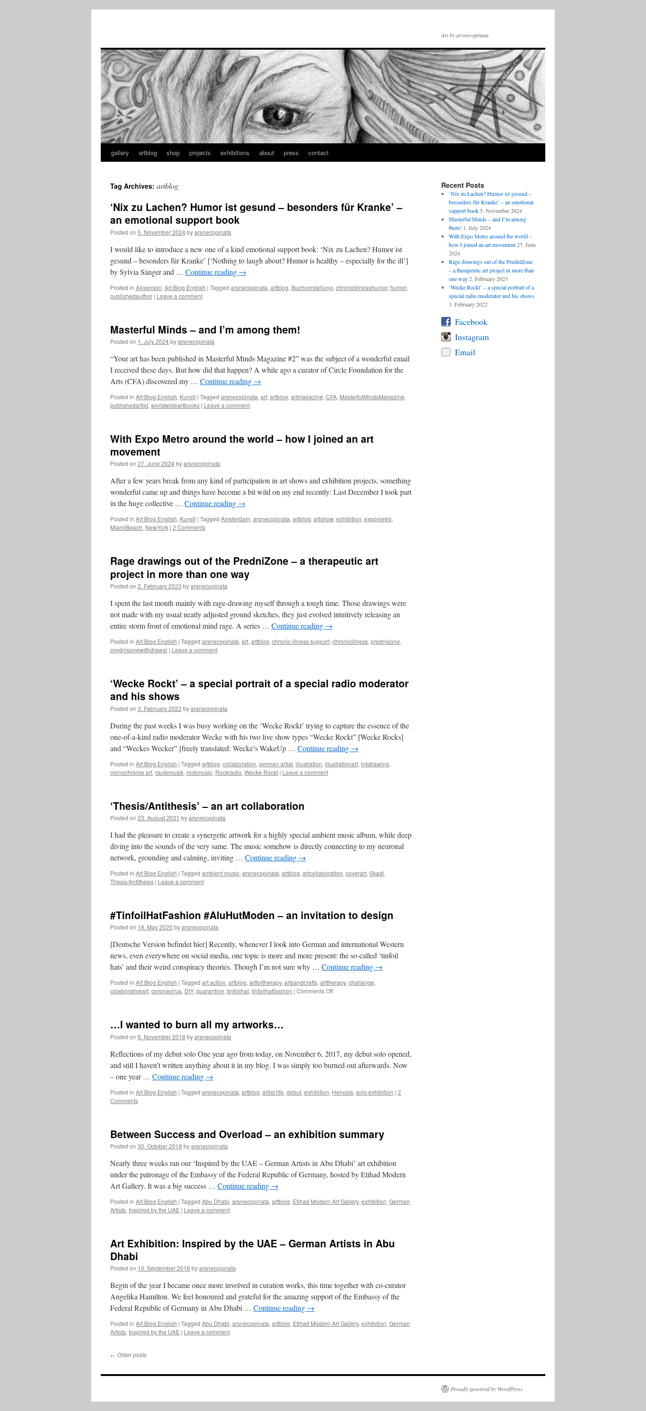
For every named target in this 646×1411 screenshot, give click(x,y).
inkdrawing (375, 764)
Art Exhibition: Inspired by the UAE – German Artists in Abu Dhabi (252, 1249)
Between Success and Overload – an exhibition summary (247, 1134)
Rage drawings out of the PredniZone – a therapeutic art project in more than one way (244, 566)
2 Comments (189, 527)
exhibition (348, 519)
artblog (148, 152)
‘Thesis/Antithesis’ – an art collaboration (207, 805)
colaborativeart (129, 991)
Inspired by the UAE (154, 1210)
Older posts (128, 1354)
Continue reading (215, 272)
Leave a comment (179, 296)
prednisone (385, 641)
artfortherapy (265, 982)
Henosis (342, 1092)
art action (214, 982)
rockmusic (199, 772)
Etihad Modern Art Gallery (325, 1201)
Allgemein (149, 287)
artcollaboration (323, 873)
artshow (323, 519)
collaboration (239, 764)
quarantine (210, 991)
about (266, 152)
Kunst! (188, 397)
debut (294, 1092)
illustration (309, 764)
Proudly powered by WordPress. (487, 1389)
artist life (273, 1092)
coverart (356, 873)
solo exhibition (374, 1092)
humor (398, 287)
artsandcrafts (300, 982)
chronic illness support (301, 641)
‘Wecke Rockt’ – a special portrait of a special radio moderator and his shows (259, 689)
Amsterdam (235, 519)
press (291, 152)
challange (361, 982)
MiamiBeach (126, 527)
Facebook (471, 322)
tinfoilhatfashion (272, 991)
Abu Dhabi (215, 1201)
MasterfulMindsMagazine (372, 397)
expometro (378, 519)
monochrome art (131, 772)
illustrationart (341, 764)
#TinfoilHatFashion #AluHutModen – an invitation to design (251, 915)
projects (200, 152)
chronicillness (350, 641)
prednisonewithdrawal (138, 650)
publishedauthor (131, 296)
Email (465, 352)
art (264, 397)
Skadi (376, 873)
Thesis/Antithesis (132, 881)
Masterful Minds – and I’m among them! (205, 329)
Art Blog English (185, 287)
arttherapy (333, 982)
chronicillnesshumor (361, 287)
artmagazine (307, 397)
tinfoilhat (238, 991)
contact (318, 152)
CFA (331, 397)
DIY (188, 991)
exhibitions (235, 152)
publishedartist (129, 405)
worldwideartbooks (175, 405)
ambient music (220, 873)
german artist (276, 764)
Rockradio (228, 772)
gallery (120, 152)
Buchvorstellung (312, 287)
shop (173, 152)
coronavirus (166, 991)
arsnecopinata (212, 232)
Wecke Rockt (261, 772)
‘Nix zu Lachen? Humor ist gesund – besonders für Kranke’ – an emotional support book (256, 213)
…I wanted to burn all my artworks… (197, 1024)
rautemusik (169, 772)
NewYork (156, 527)
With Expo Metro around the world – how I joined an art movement (242, 444)
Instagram (472, 337)
